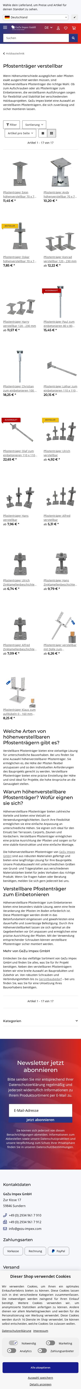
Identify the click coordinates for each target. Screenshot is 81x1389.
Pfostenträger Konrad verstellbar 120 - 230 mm (60, 259)
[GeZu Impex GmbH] (23, 27)
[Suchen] (73, 38)
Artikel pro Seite (19, 133)
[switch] (13, 1342)
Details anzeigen (41, 1384)
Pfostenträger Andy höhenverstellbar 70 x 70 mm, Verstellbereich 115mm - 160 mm (60, 194)
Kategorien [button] (12, 1021)
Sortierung (32, 125)
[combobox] (35, 17)
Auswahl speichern (40, 1378)
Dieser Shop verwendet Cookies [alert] (40, 1276)
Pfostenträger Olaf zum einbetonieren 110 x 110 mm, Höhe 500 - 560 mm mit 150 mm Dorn (19, 453)
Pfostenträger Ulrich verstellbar (57, 453)
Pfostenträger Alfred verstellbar (57, 518)
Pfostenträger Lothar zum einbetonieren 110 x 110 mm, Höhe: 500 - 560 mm (60, 388)
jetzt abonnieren (40, 1119)
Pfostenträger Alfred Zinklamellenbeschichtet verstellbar (19, 647)
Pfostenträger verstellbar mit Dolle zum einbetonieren (60, 647)
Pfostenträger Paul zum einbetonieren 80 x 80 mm (59, 324)
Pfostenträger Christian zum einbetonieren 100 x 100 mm (19, 388)
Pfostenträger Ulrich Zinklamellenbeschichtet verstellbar (19, 582)
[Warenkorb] (74, 28)
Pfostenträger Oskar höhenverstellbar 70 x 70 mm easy (19, 259)
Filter (13, 125)
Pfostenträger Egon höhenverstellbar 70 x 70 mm (19, 194)
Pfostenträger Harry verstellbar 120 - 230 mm (19, 324)
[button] (48, 28)
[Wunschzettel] (66, 28)
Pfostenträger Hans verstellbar (16, 518)
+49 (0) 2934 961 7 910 (25, 1215)
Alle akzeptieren (40, 1367)
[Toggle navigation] (5, 25)
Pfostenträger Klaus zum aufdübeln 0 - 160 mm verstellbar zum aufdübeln (19, 712)
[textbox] (35, 17)
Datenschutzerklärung (27, 1084)
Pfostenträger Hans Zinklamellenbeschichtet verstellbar (60, 582)
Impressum (40, 1331)
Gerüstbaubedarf (50, 979)
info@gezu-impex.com (25, 1229)
